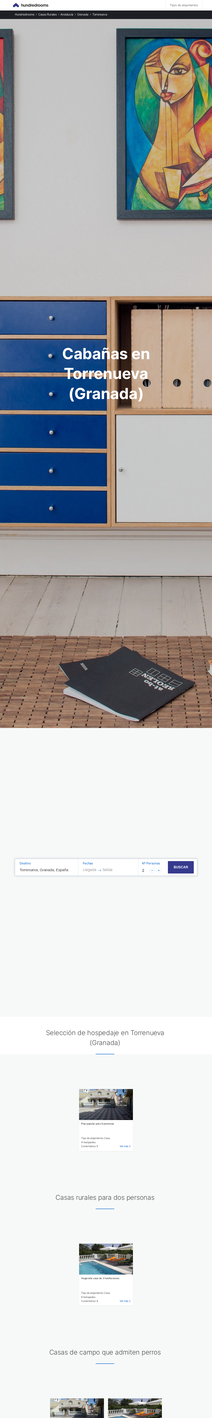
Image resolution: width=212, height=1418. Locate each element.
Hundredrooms (24, 14)
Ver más (124, 1146)
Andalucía (66, 14)
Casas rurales (47, 14)
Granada (82, 14)
